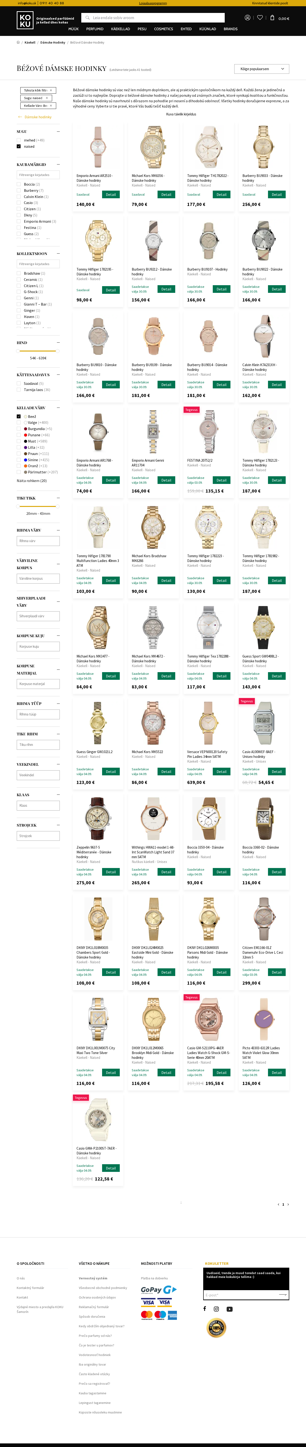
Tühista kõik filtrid (36, 90)
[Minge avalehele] (18, 42)
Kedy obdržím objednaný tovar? (102, 1326)
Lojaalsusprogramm (153, 3)
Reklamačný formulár (94, 1307)
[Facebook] (204, 1308)
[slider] (18, 351)
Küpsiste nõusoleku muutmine (100, 1412)
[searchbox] (39, 540)
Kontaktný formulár (30, 1288)
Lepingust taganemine (95, 1403)
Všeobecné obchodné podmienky (103, 1288)
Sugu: (33, 98)
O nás (21, 1278)
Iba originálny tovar (92, 1364)
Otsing (85, 18)
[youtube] (230, 1308)
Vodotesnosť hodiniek (95, 1355)
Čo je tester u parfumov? (96, 1345)
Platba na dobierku (154, 1278)
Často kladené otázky (94, 1374)
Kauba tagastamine (92, 1393)
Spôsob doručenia (92, 1316)
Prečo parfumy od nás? (95, 1336)
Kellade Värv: (37, 105)
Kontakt (22, 1297)
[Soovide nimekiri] (260, 18)
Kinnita (283, 1295)
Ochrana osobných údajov (97, 1297)
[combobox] (261, 69)
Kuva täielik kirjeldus (181, 114)
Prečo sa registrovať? (94, 1383)
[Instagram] (216, 1308)
